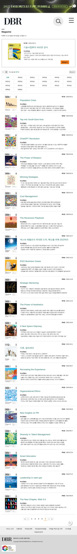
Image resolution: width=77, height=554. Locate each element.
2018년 (44, 81)
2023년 (57, 77)
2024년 (44, 77)
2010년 (69, 85)
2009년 (7, 89)
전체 (7, 77)
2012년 (44, 85)
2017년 (57, 81)
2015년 (7, 85)
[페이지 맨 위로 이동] (70, 523)
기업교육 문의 (38, 532)
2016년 (69, 81)
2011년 (57, 85)
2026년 (20, 77)
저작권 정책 (28, 529)
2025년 (32, 77)
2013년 (32, 85)
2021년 (7, 81)
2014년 (20, 85)
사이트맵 (68, 529)
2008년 (20, 89)
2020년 (20, 81)
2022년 (69, 77)
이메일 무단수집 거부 (55, 529)
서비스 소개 (10, 529)
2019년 (32, 81)
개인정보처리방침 (40, 529)
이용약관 (19, 529)
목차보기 (65, 62)
